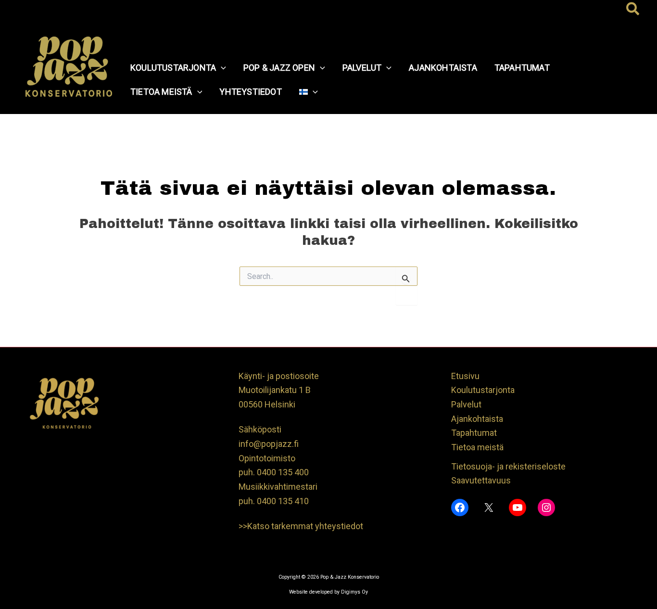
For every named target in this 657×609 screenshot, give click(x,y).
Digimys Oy (354, 592)
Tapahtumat (474, 433)
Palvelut (466, 404)
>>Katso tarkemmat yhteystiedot (301, 526)
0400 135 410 (283, 501)
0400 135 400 (283, 472)
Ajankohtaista (477, 419)
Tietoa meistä (477, 447)
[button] (633, 9)
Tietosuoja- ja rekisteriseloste (508, 466)
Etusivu (465, 376)
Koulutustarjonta (483, 390)
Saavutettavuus (481, 480)
